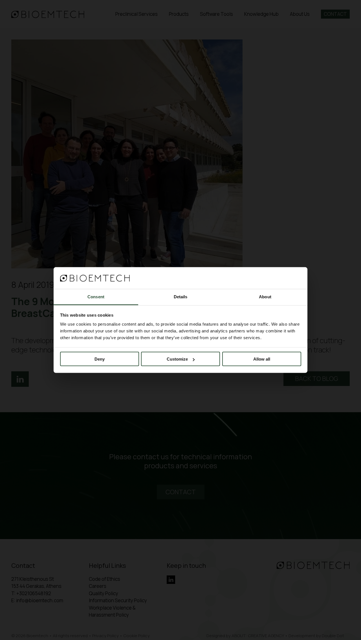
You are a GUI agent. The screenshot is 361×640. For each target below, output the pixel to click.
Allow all (261, 359)
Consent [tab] (95, 296)
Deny (99, 359)
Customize (177, 359)
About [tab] (265, 296)
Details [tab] (181, 296)
